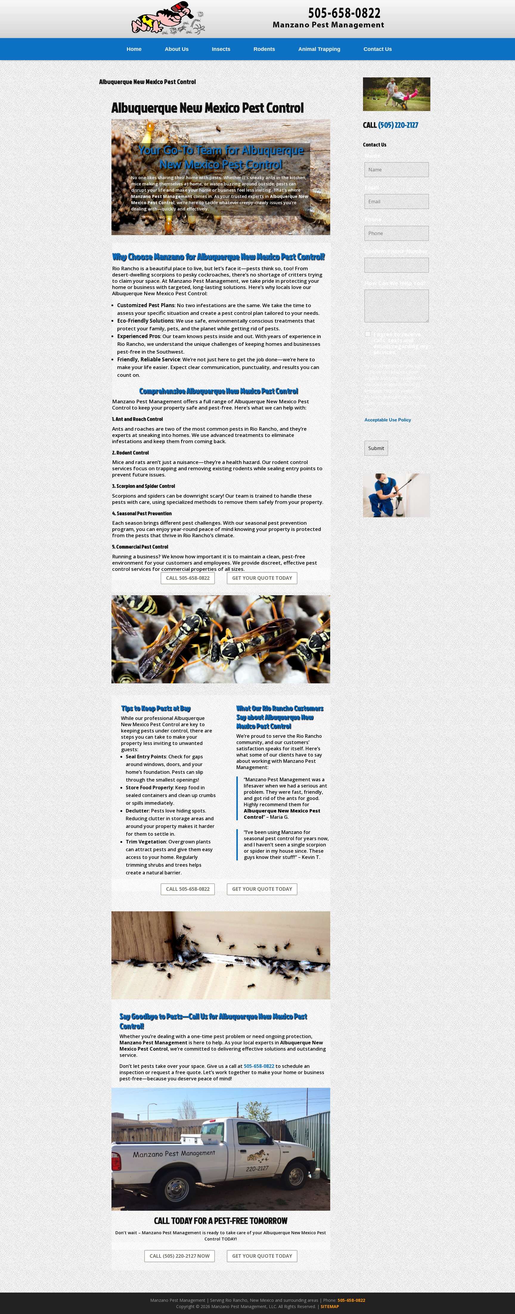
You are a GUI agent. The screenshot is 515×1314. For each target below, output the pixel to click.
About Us (177, 49)
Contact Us (378, 49)
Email (371, 187)
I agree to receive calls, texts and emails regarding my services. (400, 343)
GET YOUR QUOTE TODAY (262, 578)
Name (372, 155)
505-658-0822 (351, 1300)
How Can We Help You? (395, 283)
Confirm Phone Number (396, 251)
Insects (221, 49)
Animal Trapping (319, 49)
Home (134, 49)
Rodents (264, 49)
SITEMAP (330, 1306)
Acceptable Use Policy (387, 420)
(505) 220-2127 (398, 124)
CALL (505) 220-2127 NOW (180, 1256)
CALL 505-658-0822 (188, 578)
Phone (372, 219)
